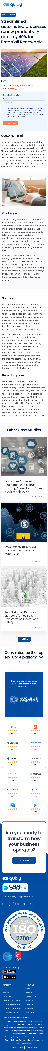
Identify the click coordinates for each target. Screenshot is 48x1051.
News (27, 988)
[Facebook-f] (4, 904)
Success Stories (10, 1012)
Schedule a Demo (11, 1000)
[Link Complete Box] (24, 466)
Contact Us (30, 996)
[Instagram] (17, 904)
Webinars (30, 1008)
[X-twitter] (30, 904)
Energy (13, 88)
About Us (29, 984)
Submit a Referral (11, 1008)
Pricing (5, 992)
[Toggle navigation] (42, 5)
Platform (6, 984)
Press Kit (29, 992)
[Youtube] (24, 904)
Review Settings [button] (31, 1047)
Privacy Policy (25, 1043)
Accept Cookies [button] (17, 1047)
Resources (30, 1012)
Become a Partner (11, 1004)
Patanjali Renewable (22, 85)
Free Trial (6, 996)
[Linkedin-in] (11, 904)
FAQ (4, 988)
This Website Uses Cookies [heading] (16, 1017)
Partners (29, 1000)
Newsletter (30, 1004)
